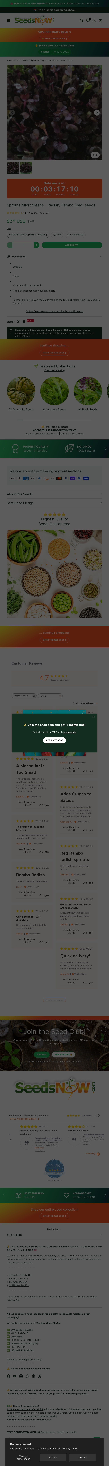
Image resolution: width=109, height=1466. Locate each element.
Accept (53, 1457)
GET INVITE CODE (54, 740)
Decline (83, 1457)
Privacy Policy (70, 1448)
